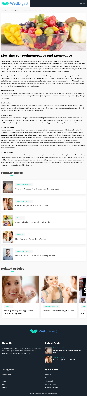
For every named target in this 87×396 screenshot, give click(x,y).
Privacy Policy (49, 381)
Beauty (4, 381)
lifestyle (4, 387)
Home (3, 10)
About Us (48, 375)
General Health (6, 375)
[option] (20, 297)
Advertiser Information (52, 387)
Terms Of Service (50, 384)
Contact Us (49, 378)
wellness (4, 378)
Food (8, 10)
